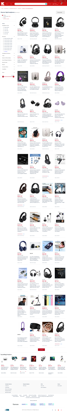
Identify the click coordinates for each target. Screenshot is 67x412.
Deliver (6, 16)
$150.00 (56, 138)
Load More (41, 349)
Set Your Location (6, 18)
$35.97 (56, 165)
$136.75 (56, 82)
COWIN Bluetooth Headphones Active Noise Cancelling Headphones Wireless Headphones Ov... (35, 199)
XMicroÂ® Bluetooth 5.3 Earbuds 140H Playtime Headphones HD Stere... (15, 368)
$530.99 (43, 138)
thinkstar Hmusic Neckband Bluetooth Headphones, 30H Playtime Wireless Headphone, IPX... (35, 171)
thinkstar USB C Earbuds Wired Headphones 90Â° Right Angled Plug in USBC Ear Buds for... (47, 199)
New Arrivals (4, 62)
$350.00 (19, 109)
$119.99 (56, 28)
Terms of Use (28, 396)
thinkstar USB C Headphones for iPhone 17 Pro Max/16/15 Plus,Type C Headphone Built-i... (47, 257)
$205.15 (56, 252)
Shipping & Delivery (8, 390)
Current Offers (5, 66)
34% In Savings (45, 282)
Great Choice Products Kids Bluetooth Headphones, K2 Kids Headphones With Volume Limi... (23, 257)
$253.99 (19, 223)
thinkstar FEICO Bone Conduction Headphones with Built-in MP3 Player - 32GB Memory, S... (22, 144)
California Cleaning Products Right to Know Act (45, 396)
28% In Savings (57, 112)
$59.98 (31, 165)
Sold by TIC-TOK (20, 38)
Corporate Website (15, 395)
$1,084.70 (31, 365)
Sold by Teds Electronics (58, 65)
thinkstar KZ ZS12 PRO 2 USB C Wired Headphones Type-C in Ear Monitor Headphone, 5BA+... (60, 284)
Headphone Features (6, 53)
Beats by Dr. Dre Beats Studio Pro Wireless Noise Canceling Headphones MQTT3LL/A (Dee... (22, 199)
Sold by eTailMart (44, 38)
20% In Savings (45, 255)
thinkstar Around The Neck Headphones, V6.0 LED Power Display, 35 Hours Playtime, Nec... (60, 311)
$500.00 (21, 364)
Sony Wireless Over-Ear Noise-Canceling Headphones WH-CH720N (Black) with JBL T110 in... (35, 284)
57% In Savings (33, 197)
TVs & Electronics (6, 8)
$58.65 (2, 365)
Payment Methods (15, 396)
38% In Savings (57, 197)
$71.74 (56, 194)
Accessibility (25, 395)
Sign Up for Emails (8, 392)
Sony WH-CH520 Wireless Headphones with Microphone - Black (47, 171)
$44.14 (19, 165)
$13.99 (12, 365)
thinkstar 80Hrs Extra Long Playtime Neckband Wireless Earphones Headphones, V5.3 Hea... (35, 228)
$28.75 (43, 333)
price (3, 72)
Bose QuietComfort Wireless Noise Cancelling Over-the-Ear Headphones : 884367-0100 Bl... (60, 338)
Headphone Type (5, 25)
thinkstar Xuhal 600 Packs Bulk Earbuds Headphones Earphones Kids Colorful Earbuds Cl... (47, 311)
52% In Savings (20, 58)
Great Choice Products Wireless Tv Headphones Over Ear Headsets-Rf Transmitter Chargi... (34, 34)
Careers (20, 395)
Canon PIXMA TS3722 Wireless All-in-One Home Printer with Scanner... (4, 368)
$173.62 (56, 279)
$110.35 (31, 138)
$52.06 (40, 364)
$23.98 (59, 364)
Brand (3, 64)
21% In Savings (20, 226)
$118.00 (31, 109)
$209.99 (19, 194)
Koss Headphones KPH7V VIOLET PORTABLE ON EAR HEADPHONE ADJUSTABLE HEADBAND (22, 338)
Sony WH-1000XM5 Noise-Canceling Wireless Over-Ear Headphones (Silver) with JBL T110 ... (47, 144)
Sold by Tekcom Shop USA (33, 38)
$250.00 (56, 333)
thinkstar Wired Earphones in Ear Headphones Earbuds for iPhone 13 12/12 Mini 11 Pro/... (35, 311)
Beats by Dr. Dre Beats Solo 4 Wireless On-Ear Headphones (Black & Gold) (23, 115)
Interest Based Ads (51, 395)
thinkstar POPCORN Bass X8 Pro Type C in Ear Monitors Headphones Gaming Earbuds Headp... (22, 88)
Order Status (7, 387)
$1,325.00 (30, 364)
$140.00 (19, 28)
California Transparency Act (42, 395)
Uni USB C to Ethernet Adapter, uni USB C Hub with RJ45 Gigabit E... (42, 368)
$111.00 (12, 364)
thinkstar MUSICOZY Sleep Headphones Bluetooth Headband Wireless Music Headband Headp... (35, 338)
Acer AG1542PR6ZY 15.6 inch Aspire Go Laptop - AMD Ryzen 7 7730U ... (52, 368)
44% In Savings (33, 58)
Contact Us (7, 385)
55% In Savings (57, 58)
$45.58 (31, 223)
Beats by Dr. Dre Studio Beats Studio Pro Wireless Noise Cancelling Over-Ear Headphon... (22, 228)
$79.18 (31, 55)
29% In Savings (20, 85)
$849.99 (50, 365)
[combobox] (30, 4)
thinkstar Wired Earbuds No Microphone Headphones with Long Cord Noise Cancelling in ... (47, 228)
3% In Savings (20, 197)
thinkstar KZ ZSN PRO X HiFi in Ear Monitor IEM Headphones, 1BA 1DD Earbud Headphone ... (47, 34)
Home (2, 8)
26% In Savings (33, 168)
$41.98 (43, 279)
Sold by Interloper (20, 345)
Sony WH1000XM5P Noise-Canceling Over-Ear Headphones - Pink (47, 88)
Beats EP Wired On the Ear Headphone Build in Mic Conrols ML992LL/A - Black (23, 34)
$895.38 (49, 364)
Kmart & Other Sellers (6, 57)
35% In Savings (57, 255)
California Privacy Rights (32, 395)
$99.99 (43, 109)
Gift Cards (24, 385)
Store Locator (60, 385)
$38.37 (19, 82)
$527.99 (56, 55)
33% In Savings (45, 168)
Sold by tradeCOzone (45, 121)
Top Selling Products (6, 354)
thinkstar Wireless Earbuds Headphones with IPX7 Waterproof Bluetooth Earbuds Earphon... (60, 171)
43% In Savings (57, 282)
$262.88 (43, 82)
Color (3, 55)
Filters (3, 23)
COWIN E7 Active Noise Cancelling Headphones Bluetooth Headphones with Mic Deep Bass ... (47, 115)
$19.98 (59, 365)
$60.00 (43, 165)
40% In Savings (20, 31)
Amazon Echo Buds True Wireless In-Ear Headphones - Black (34, 115)
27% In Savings (45, 31)
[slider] (3, 76)
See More (6, 51)
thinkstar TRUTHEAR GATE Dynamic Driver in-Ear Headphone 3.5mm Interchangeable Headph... (23, 171)
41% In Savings (20, 141)
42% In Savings (57, 85)
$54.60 (56, 223)
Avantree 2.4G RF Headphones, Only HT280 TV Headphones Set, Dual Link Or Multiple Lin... (59, 144)
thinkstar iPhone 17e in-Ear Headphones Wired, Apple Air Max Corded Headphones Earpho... (23, 284)
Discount (4, 36)
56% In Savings (20, 112)
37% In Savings (33, 85)
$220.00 (19, 55)
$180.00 (56, 109)
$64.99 (43, 55)
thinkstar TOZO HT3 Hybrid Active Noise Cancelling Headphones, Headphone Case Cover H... (35, 144)
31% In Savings (57, 31)
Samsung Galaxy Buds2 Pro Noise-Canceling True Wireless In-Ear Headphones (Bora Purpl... (60, 115)
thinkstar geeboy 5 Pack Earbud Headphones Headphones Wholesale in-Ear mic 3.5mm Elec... (47, 338)
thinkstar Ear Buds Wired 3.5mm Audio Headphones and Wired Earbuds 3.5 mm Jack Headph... (60, 228)
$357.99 (31, 82)
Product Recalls (34, 396)
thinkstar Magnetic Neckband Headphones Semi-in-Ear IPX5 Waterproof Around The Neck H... (22, 311)
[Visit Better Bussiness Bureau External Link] (7, 409)
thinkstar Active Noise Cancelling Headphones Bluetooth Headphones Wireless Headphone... (59, 88)
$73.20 (19, 138)
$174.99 (31, 279)
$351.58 (43, 306)
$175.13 (22, 365)
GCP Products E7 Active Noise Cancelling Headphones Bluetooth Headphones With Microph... (59, 34)
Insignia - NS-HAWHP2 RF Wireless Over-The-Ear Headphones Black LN (22, 61)
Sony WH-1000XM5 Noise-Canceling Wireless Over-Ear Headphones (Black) (35, 88)
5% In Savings (45, 85)
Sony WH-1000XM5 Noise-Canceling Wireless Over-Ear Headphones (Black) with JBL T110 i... (60, 61)
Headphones (19, 8)
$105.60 (2, 364)
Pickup (6, 18)
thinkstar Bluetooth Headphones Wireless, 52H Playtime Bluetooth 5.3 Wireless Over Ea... (47, 284)
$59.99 (31, 253)
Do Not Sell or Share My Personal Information (33, 397)
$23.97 (43, 252)
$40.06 (19, 334)
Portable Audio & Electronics (13, 8)
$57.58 (43, 28)
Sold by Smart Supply (33, 262)
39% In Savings (33, 31)
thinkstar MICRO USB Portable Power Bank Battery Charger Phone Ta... (61, 368)
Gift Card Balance (43, 387)
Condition (4, 69)
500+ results (10, 12)
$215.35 (19, 306)
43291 (9, 16)
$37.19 (40, 365)
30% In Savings (20, 168)
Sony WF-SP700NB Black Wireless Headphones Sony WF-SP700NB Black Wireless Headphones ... (35, 257)
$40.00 (19, 252)
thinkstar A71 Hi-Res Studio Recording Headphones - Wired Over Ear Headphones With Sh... (35, 61)
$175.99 (31, 28)
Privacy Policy (22, 396)
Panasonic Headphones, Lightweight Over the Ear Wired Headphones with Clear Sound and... (47, 61)
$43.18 (43, 223)
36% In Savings (57, 309)
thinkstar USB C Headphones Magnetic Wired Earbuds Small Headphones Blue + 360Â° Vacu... (59, 199)
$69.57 (56, 306)
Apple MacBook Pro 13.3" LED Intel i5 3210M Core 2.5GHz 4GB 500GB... (23, 368)
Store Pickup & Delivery (6, 60)
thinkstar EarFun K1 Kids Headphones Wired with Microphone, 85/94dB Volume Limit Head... (59, 257)
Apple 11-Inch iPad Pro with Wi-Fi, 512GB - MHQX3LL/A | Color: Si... (33, 368)
